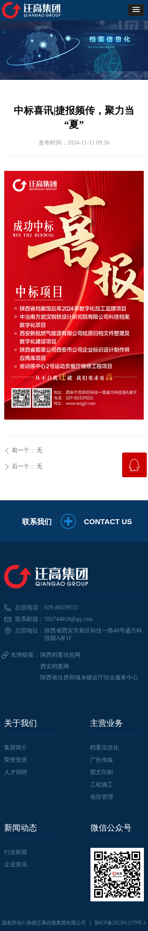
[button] (136, 10)
